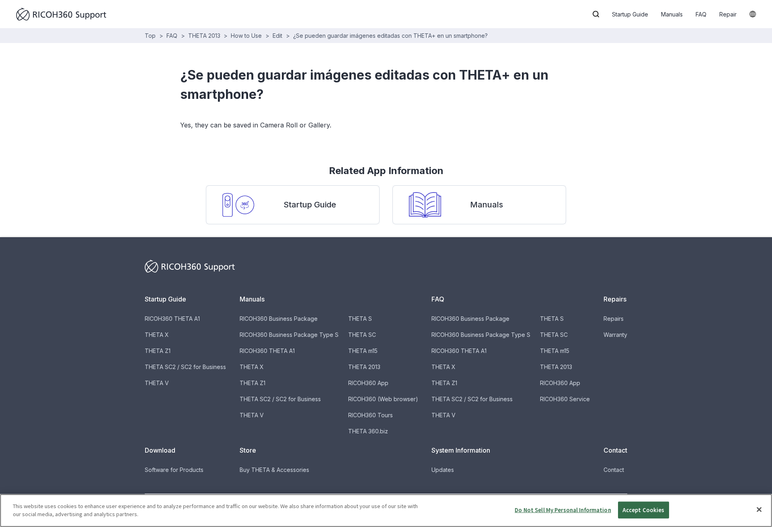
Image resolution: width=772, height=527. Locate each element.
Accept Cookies (643, 510)
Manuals (672, 14)
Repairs (614, 318)
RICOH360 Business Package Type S (289, 334)
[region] (386, 510)
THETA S (360, 318)
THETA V (157, 382)
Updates (442, 469)
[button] (596, 14)
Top (150, 35)
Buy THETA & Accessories (274, 469)
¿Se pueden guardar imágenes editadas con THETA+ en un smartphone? (390, 35)
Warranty (615, 334)
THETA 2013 (204, 35)
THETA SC (362, 334)
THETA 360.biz (368, 431)
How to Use (246, 35)
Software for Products (174, 469)
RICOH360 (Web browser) (383, 399)
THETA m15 (363, 350)
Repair (728, 14)
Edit (277, 35)
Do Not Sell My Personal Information (563, 510)
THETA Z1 (157, 350)
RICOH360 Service (565, 399)
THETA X (157, 334)
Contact (614, 469)
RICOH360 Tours (370, 415)
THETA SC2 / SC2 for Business (185, 366)
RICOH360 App (368, 382)
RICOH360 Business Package (279, 318)
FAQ (701, 14)
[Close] (759, 509)
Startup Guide (630, 14)
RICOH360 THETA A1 (172, 318)
